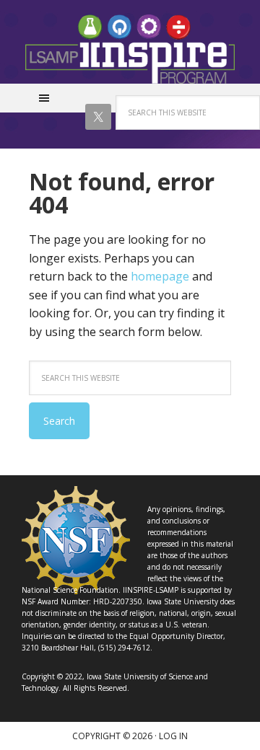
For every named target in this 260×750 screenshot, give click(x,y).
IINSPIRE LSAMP (130, 49)
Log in (173, 736)
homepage (160, 276)
